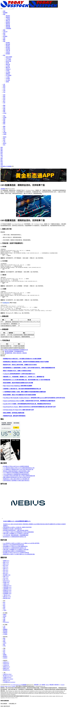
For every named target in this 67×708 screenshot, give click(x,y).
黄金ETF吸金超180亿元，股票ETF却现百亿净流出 (17, 370)
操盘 (4, 41)
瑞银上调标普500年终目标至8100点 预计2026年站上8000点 (16, 477)
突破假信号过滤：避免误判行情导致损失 (14, 415)
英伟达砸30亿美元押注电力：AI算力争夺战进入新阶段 (15, 530)
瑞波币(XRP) (6, 668)
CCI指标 (8, 77)
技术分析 (26, 349)
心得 (2, 156)
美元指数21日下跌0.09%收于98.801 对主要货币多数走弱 (16, 466)
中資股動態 (8, 28)
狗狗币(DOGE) (6, 666)
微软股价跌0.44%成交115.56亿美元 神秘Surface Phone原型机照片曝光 (19, 554)
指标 (4, 55)
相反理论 (8, 45)
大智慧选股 (7, 587)
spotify (6, 686)
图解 (4, 110)
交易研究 (8, 52)
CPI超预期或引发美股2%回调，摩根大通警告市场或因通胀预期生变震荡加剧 (24, 391)
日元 (5, 578)
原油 (2, 161)
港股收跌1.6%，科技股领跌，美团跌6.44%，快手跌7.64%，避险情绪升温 (23, 376)
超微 (4, 620)
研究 (2, 153)
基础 (4, 85)
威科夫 (4, 143)
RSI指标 (7, 70)
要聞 (4, 126)
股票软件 (17, 349)
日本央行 (5, 657)
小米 (4, 626)
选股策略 (9, 166)
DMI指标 (8, 78)
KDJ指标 (8, 66)
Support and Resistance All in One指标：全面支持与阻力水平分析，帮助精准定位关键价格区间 (29, 400)
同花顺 (4, 132)
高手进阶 (8, 47)
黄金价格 (6, 598)
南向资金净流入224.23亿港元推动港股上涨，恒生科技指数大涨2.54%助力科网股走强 (26, 379)
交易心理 (8, 50)
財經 (4, 33)
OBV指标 (8, 72)
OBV (4, 349)
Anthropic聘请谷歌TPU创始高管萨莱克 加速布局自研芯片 (16, 474)
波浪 (4, 140)
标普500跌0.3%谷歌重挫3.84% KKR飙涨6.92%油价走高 (15, 533)
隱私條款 (52, 684)
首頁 (4, 11)
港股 (4, 14)
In (10, 686)
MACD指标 (8, 59)
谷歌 (4, 619)
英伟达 (4, 616)
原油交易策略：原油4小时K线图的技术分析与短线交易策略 (19, 394)
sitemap (47, 684)
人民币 (4, 610)
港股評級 (8, 25)
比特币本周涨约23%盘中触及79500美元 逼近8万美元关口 (16, 480)
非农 (5, 567)
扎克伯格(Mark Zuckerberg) (9, 682)
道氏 (4, 138)
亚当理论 (8, 42)
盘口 (4, 101)
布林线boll (8, 69)
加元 (4, 608)
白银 (4, 639)
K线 (4, 84)
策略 (4, 30)
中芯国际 (5, 634)
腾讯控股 (5, 631)
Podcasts (2, 686)
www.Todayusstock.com (15, 684)
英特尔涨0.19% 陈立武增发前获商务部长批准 (13, 544)
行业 (4, 92)
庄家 (4, 102)
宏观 (4, 94)
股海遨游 (8, 53)
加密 (4, 115)
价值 (4, 90)
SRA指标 (8, 80)
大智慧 (4, 134)
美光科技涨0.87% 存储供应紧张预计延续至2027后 (14, 536)
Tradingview (8, 58)
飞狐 (4, 131)
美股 (2, 149)
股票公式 (5, 166)
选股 (4, 108)
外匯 (2, 163)
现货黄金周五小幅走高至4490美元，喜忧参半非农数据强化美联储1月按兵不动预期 (26, 361)
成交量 (7, 62)
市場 (4, 34)
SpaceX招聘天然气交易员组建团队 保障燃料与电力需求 (16, 472)
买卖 (4, 107)
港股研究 (8, 17)
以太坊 (4, 113)
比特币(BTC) (6, 662)
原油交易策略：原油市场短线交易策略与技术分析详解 (18, 382)
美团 (4, 627)
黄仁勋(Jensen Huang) (8, 675)
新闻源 (43, 684)
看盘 (4, 105)
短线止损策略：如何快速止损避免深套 (13, 412)
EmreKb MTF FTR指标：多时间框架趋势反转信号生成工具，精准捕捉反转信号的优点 (27, 403)
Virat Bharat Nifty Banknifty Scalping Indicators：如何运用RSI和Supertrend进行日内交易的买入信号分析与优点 (34, 397)
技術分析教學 (9, 56)
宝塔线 (7, 81)
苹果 (4, 617)
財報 (4, 119)
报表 (4, 96)
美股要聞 (5, 12)
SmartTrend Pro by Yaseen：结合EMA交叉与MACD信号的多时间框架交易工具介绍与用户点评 (29, 406)
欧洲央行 (5, 656)
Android (13, 686)
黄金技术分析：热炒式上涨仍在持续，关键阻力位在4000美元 (20, 364)
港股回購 (8, 26)
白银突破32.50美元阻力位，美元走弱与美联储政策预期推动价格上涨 (22, 388)
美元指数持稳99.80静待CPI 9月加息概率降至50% (14, 551)
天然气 (4, 643)
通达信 (4, 136)
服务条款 (56, 684)
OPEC (4, 645)
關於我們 (36, 684)
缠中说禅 (8, 44)
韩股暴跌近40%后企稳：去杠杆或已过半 (12, 528)
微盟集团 (5, 629)
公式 (4, 129)
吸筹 (14, 349)
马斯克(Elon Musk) (7, 674)
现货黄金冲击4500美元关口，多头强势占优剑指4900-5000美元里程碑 (22, 358)
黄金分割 (8, 64)
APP (40, 684)
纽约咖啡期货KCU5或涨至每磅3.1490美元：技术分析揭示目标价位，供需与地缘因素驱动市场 (29, 367)
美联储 (6, 560)
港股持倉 (8, 23)
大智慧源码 (7, 588)
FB (9, 686)
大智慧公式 (7, 585)
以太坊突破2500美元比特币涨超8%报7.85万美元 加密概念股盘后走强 (19, 475)
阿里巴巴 (5, 632)
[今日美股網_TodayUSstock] (29, 7)
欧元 (5, 565)
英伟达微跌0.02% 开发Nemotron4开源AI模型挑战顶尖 (15, 546)
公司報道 (8, 19)
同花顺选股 (7, 591)
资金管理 (8, 49)
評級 (4, 111)
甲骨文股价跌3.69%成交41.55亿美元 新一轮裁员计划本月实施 (17, 527)
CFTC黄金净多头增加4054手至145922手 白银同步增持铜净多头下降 (18, 467)
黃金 (2, 160)
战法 (4, 99)
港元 (5, 570)
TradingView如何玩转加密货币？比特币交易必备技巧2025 (19, 373)
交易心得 (5, 31)
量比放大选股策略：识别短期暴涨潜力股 (14, 351)
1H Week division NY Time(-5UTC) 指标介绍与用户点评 (18, 409)
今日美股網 (23, 684)
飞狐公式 (6, 595)
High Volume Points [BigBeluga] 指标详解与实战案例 (17, 385)
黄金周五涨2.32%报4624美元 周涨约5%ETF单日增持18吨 (16, 479)
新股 (4, 123)
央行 (4, 651)
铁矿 (4, 644)
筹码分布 (8, 67)
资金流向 (11, 349)
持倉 (4, 120)
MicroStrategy (6, 622)
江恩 (4, 141)
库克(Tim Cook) (6, 680)
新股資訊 (8, 22)
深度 (4, 38)
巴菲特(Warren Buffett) (8, 678)
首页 (2, 166)
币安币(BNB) (6, 663)
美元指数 (6, 575)
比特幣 (4, 117)
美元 (5, 573)
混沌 (4, 144)
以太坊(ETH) (6, 665)
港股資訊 (8, 15)
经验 (4, 98)
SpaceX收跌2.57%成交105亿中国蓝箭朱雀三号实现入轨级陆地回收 (18, 532)
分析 (4, 89)
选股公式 (7, 349)
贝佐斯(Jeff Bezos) (7, 677)
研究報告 (5, 36)
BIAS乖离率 (8, 75)
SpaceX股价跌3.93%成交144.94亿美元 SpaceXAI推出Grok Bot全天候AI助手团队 (21, 543)
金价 (5, 571)
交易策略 (22, 349)
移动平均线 (8, 61)
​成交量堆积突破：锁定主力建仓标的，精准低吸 (16, 353)
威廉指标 (8, 73)
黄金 (6, 562)
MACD (6, 581)
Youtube (62, 684)
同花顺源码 (7, 593)
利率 (4, 653)
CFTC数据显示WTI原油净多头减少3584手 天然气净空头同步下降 (18, 469)
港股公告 (8, 20)
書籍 (4, 122)
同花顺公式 (7, 590)
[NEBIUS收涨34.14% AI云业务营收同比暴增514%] (28, 518)
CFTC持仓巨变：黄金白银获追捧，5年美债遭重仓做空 (15, 535)
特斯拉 (4, 614)
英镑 (5, 568)
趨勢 (4, 39)
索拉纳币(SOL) (6, 670)
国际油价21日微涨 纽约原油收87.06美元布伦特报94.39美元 (16, 471)
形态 (4, 87)
